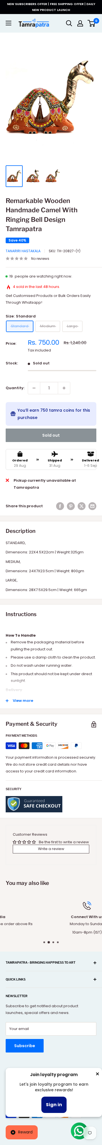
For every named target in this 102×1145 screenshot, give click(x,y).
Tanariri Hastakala (23, 251)
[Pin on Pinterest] (71, 506)
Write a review (51, 848)
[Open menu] (8, 23)
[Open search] (69, 23)
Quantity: (15, 388)
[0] (91, 23)
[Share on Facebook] (60, 506)
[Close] (97, 1075)
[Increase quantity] (64, 388)
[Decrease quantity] (34, 388)
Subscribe (24, 1046)
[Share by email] (92, 506)
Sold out (51, 435)
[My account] (80, 23)
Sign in (54, 1104)
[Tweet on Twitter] (82, 506)
